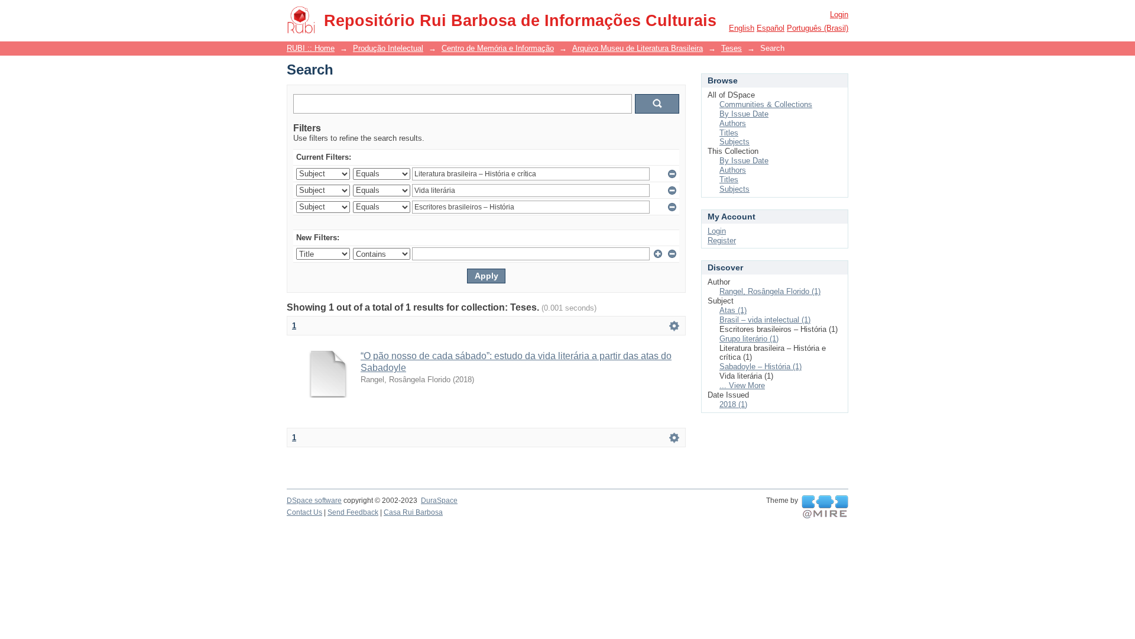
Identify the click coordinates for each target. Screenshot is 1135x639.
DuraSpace (439, 500)
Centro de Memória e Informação (498, 48)
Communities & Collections (765, 104)
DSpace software (314, 500)
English (741, 28)
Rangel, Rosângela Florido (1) (770, 291)
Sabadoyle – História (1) (760, 366)
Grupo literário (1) (749, 338)
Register (722, 240)
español (770, 28)
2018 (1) (733, 404)
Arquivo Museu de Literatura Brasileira (637, 48)
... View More (742, 385)
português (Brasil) (817, 28)
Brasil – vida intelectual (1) (764, 319)
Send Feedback (352, 512)
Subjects (734, 141)
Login (839, 14)
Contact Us (304, 512)
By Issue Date (743, 113)
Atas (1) (733, 310)
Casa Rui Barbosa (413, 512)
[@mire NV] (825, 507)
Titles (728, 132)
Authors (732, 123)
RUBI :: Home (311, 48)
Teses (731, 48)
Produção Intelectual (388, 48)
